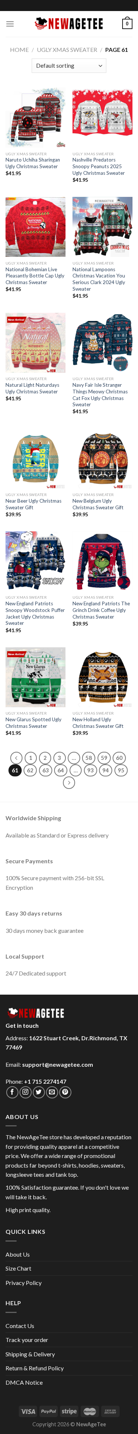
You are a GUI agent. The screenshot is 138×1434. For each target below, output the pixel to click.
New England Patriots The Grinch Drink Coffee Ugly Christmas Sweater (101, 610)
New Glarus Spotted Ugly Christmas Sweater (33, 722)
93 (90, 770)
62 (30, 770)
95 (121, 770)
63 (45, 770)
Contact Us (20, 1325)
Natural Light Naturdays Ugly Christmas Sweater (32, 388)
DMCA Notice (24, 1382)
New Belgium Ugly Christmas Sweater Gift (98, 504)
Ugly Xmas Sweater (67, 49)
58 (88, 757)
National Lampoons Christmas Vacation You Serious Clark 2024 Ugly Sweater (98, 279)
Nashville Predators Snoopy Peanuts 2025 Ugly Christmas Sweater (98, 166)
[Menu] (10, 24)
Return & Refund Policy (35, 1367)
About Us (18, 1254)
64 (60, 770)
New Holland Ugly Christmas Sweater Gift (98, 722)
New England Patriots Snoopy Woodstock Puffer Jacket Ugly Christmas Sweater (35, 613)
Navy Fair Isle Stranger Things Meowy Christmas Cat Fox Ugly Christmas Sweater (100, 394)
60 (119, 757)
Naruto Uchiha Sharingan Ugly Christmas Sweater (33, 163)
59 (104, 757)
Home (19, 49)
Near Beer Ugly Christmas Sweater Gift (33, 504)
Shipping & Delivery (30, 1353)
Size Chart (18, 1268)
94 (105, 770)
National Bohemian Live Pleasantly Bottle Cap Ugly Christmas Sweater (35, 275)
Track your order (27, 1339)
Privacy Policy (24, 1282)
